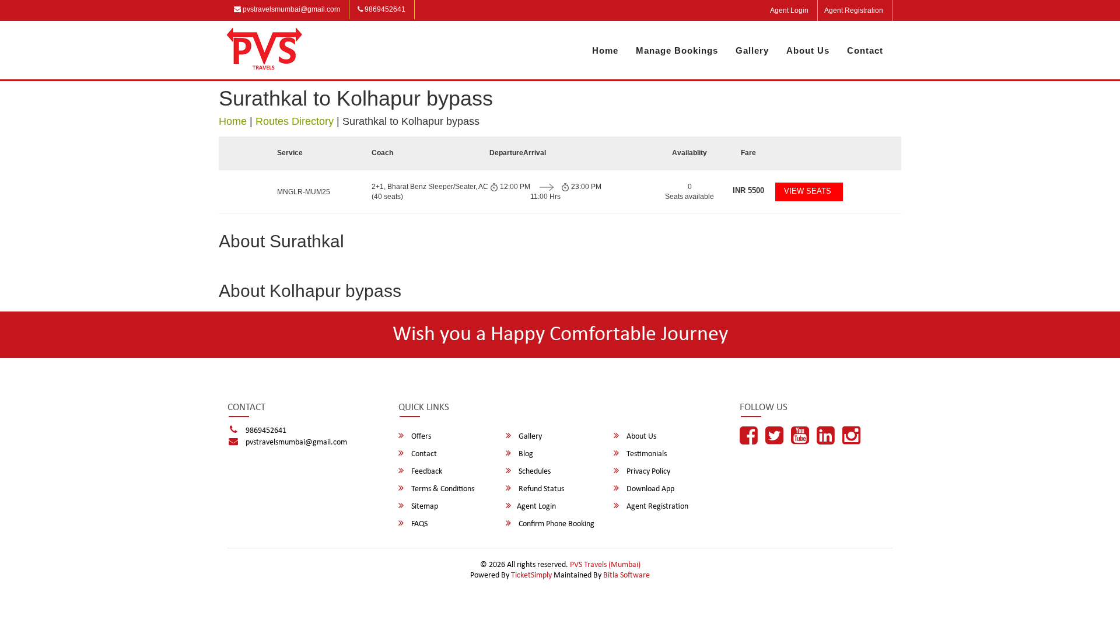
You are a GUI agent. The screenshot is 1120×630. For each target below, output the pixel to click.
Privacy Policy (647, 471)
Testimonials (646, 454)
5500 (748, 190)
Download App (649, 489)
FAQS (419, 524)
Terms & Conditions (442, 489)
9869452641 (384, 9)
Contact (865, 50)
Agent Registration (853, 10)
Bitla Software (626, 575)
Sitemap (424, 506)
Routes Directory (295, 121)
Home (605, 50)
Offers (420, 436)
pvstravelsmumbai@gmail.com (290, 9)
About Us (808, 50)
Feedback (426, 471)
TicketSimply (531, 575)
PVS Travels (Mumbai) (605, 565)
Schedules (534, 471)
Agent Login (789, 10)
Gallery (752, 50)
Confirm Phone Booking (555, 524)
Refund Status (540, 489)
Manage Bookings (677, 50)
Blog (525, 454)
